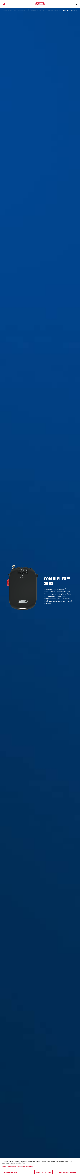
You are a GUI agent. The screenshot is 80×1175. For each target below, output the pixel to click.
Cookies (4, 1166)
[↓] (26, 614)
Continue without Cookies (66, 1172)
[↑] (19, 614)
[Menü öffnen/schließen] (76, 4)
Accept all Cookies (43, 1172)
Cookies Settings (10, 1172)
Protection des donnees (15, 1166)
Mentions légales (28, 1166)
